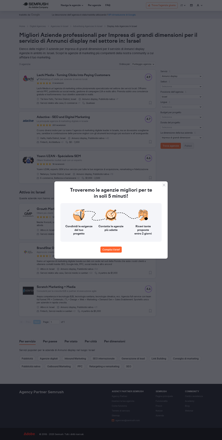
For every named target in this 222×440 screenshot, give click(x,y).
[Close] (164, 185)
